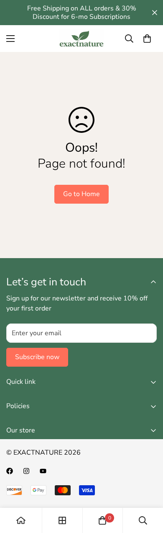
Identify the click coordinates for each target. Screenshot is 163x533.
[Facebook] (9, 471)
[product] (21, 520)
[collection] (62, 520)
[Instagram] (26, 471)
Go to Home (81, 194)
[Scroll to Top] (148, 488)
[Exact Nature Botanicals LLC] (81, 38)
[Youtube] (43, 471)
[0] (147, 38)
